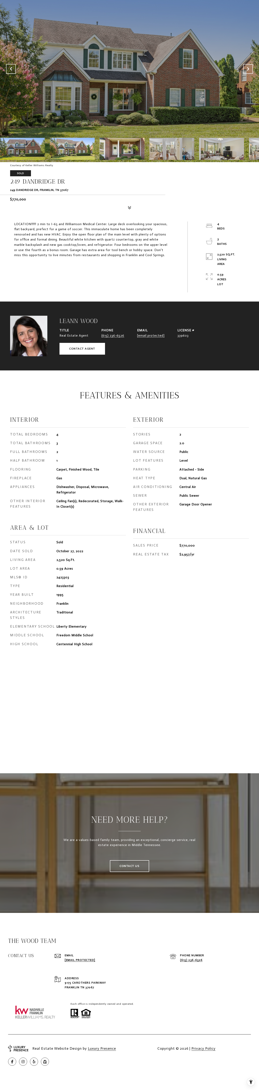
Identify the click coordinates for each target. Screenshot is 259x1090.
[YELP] (34, 1062)
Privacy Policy (203, 1048)
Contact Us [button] (129, 866)
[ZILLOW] (45, 1062)
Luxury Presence (102, 1048)
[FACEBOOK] (12, 1062)
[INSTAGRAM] (23, 1062)
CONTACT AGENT (82, 348)
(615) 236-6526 (112, 335)
